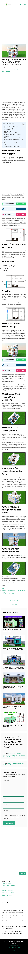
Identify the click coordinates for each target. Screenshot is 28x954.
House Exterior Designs (8, 885)
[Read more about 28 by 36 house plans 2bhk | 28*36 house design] (14, 698)
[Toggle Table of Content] (23, 124)
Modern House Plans (7, 890)
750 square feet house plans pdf (12, 146)
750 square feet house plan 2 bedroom (12, 589)
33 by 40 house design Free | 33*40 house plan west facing (13, 668)
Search (4, 871)
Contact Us (14, 949)
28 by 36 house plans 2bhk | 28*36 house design (12, 707)
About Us (14, 950)
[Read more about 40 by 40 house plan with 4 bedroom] (14, 717)
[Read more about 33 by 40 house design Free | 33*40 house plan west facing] (14, 659)
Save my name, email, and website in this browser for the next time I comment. (14, 817)
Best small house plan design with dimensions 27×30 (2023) (13, 649)
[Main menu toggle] (25, 4)
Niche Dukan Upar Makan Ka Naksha (11, 594)
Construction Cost (7, 883)
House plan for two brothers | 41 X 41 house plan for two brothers (13, 687)
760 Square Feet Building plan (11, 126)
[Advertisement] (14, 28)
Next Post (14, 604)
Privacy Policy (14, 945)
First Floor (8, 131)
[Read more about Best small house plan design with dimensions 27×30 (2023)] (14, 640)
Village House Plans (7, 895)
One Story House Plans (8, 892)
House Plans (13, 70)
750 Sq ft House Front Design (12, 133)
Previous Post (14, 600)
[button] (21, 4)
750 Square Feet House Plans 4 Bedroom (12, 135)
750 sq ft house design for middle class (13, 143)
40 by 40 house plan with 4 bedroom (12, 726)
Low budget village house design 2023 (12, 630)
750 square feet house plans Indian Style (13, 140)
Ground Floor (9, 129)
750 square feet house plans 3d (12, 138)
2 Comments (5, 70)
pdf (22, 555)
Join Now (21, 203)
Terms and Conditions (14, 947)
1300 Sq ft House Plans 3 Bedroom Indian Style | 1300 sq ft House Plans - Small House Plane (14, 755)
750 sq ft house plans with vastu (12, 128)
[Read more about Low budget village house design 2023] (14, 621)
